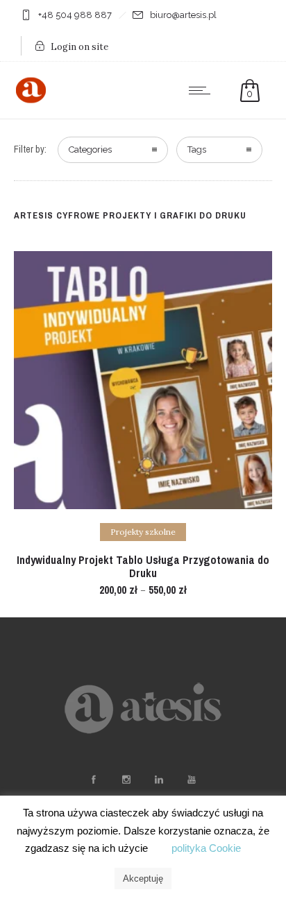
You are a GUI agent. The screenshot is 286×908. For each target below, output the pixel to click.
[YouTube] (191, 779)
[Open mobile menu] (203, 90)
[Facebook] (93, 779)
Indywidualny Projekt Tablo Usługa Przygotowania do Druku (143, 566)
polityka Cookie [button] (206, 848)
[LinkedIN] (158, 779)
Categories (90, 149)
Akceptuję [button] (143, 878)
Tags (196, 149)
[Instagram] (125, 779)
